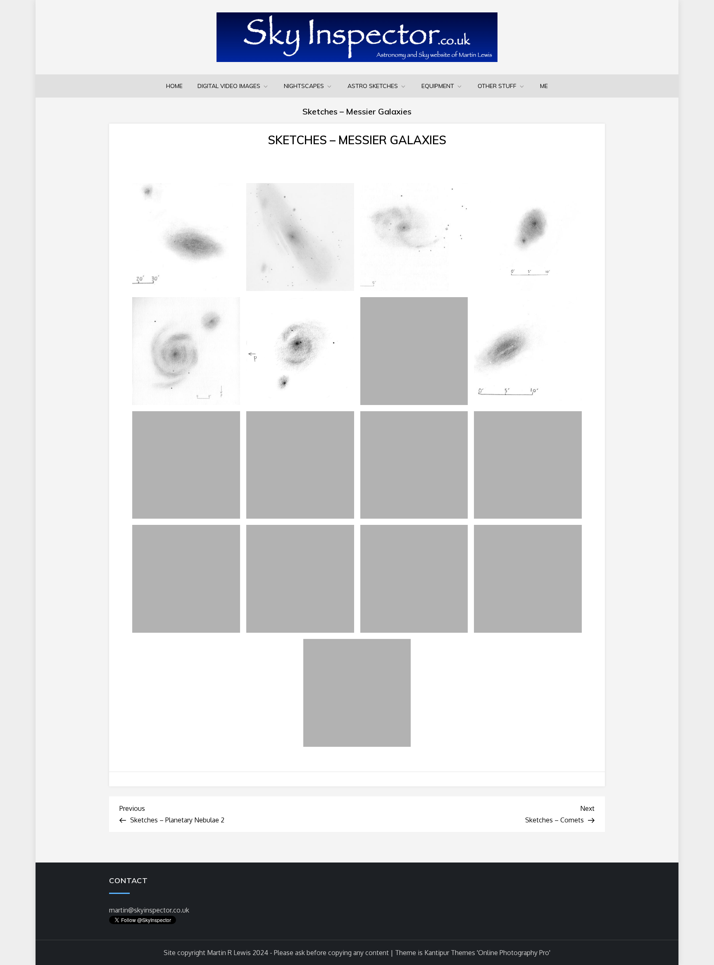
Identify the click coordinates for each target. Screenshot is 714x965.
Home (174, 86)
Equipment (437, 86)
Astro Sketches (372, 86)
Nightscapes (304, 86)
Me (544, 86)
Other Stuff (497, 86)
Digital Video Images (229, 86)
